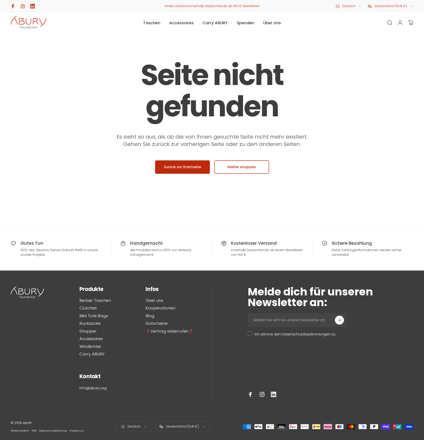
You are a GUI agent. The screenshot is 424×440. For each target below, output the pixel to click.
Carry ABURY (91, 354)
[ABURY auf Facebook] (250, 394)
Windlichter (90, 346)
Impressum (76, 430)
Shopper (88, 331)
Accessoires (91, 338)
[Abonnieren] (339, 320)
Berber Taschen (95, 300)
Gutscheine (157, 323)
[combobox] (349, 6)
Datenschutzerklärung (53, 430)
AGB (34, 430)
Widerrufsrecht (20, 430)
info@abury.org (93, 388)
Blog (150, 316)
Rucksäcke (90, 323)
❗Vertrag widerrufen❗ (169, 331)
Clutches (88, 308)
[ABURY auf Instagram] (262, 394)
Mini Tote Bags (93, 316)
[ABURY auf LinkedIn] (273, 394)
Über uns (154, 300)
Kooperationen (160, 308)
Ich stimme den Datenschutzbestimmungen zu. (295, 334)
